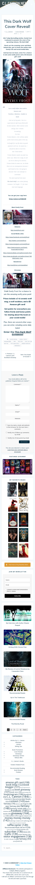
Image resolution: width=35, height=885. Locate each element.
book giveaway (17, 790)
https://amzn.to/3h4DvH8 (17, 199)
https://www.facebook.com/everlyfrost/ (17, 237)
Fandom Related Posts (17, 765)
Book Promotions (17, 750)
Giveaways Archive (18, 756)
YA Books (12, 839)
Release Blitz (18, 758)
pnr (14, 341)
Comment (17, 384)
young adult (17, 841)
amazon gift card (17, 782)
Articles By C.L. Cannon (17, 740)
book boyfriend (25, 787)
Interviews (18, 742)
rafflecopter (17, 825)
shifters (20, 341)
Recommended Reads (13, 827)
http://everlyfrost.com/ (17, 230)
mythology (28, 821)
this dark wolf (14, 343)
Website (17, 418)
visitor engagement (18, 836)
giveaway (20, 813)
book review (26, 792)
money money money (16, 819)
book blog (14, 784)
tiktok (26, 832)
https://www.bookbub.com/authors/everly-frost (17, 253)
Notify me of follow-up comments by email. (18, 433)
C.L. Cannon (9, 31)
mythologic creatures (16, 821)
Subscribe (17, 596)
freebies (20, 811)
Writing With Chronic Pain (17, 647)
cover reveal (13, 339)
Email (17, 412)
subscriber (14, 831)
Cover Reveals (19, 31)
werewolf (18, 345)
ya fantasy (23, 838)
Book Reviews (18, 770)
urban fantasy (26, 343)
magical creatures (25, 816)
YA (6, 839)
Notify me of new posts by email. (18, 438)
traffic (11, 834)
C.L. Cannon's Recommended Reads (18, 799)
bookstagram (14, 794)
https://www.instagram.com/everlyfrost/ (18, 244)
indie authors (12, 816)
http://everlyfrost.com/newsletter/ (17, 265)
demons (18, 804)
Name (17, 405)
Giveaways (18, 754)
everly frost (23, 339)
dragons (27, 804)
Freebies (18, 772)
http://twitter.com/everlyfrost (17, 240)
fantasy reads (18, 808)
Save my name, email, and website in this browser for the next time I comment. (18, 427)
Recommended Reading (17, 768)
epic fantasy (13, 806)
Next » (25, 730)
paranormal (7, 341)
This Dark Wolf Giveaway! (21, 333)
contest (17, 801)
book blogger (17, 786)
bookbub (9, 790)
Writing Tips (18, 746)
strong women (22, 829)
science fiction (11, 829)
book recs (15, 792)
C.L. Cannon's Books (17, 761)
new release (13, 823)
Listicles (18, 744)
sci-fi (26, 827)
